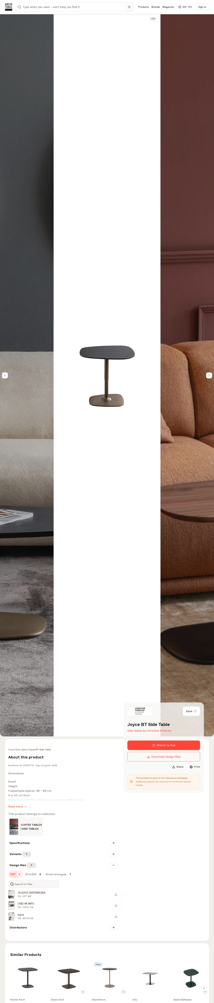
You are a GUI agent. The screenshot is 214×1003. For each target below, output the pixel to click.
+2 (83, 991)
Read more (15, 806)
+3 (123, 991)
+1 (205, 991)
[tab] (16, 874)
